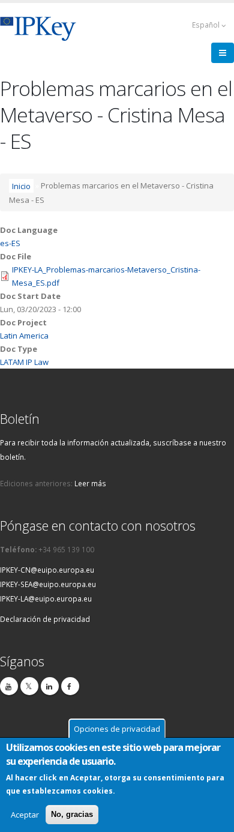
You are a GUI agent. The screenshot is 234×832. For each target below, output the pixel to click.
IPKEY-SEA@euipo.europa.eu (48, 584)
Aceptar (25, 814)
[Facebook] (70, 686)
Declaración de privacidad (45, 619)
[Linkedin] (50, 686)
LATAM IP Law (24, 362)
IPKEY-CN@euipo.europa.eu (47, 569)
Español (206, 24)
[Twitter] (29, 686)
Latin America (24, 335)
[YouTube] (9, 686)
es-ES (10, 243)
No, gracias (72, 814)
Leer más (90, 483)
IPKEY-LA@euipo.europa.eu (46, 598)
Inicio (21, 185)
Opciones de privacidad (117, 728)
